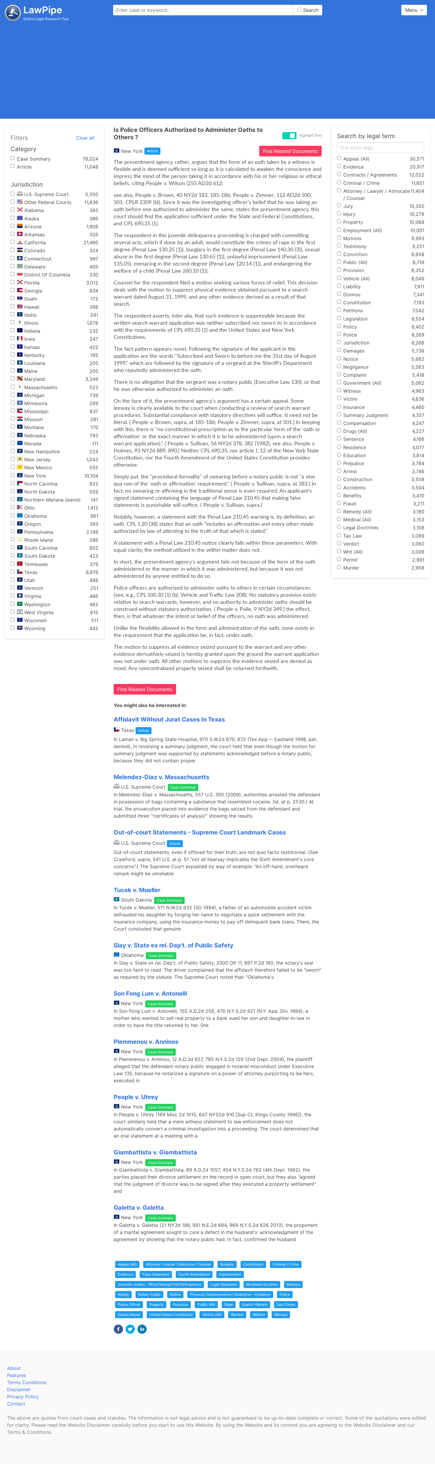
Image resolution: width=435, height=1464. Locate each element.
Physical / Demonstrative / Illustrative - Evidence (230, 1294)
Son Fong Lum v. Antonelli (150, 993)
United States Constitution (171, 1314)
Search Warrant (255, 1304)
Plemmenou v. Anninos (146, 1041)
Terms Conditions (26, 1382)
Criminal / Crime (286, 1264)
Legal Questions (223, 1284)
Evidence (125, 1274)
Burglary (227, 1264)
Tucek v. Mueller (137, 890)
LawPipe (42, 10)
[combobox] (217, 10)
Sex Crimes (286, 1304)
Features (16, 1375)
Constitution (253, 1264)
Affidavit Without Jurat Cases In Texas (169, 719)
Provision (180, 1304)
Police (285, 1294)
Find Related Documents (290, 151)
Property (156, 1304)
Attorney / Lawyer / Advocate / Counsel (178, 1264)
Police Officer (129, 1304)
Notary (123, 1294)
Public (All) (206, 1304)
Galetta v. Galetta (139, 1207)
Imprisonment (230, 1274)
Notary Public (149, 1294)
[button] (118, 1329)
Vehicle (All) (212, 1314)
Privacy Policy (23, 1397)
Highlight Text (310, 135)
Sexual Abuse (129, 1314)
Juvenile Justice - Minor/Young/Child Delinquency (159, 1284)
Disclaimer (18, 1389)
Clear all (85, 138)
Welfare (259, 1314)
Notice (175, 1294)
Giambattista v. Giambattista (155, 1152)
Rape (228, 1304)
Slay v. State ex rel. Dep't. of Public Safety (173, 945)
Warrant (237, 1314)
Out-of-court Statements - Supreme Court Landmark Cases (200, 832)
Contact (16, 1404)
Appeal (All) (127, 1264)
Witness (280, 1314)
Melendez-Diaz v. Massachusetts (161, 777)
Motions (293, 1284)
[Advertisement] (217, 69)
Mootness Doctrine (262, 1284)
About (14, 1368)
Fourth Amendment (194, 1274)
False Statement (155, 1274)
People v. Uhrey (136, 1097)
